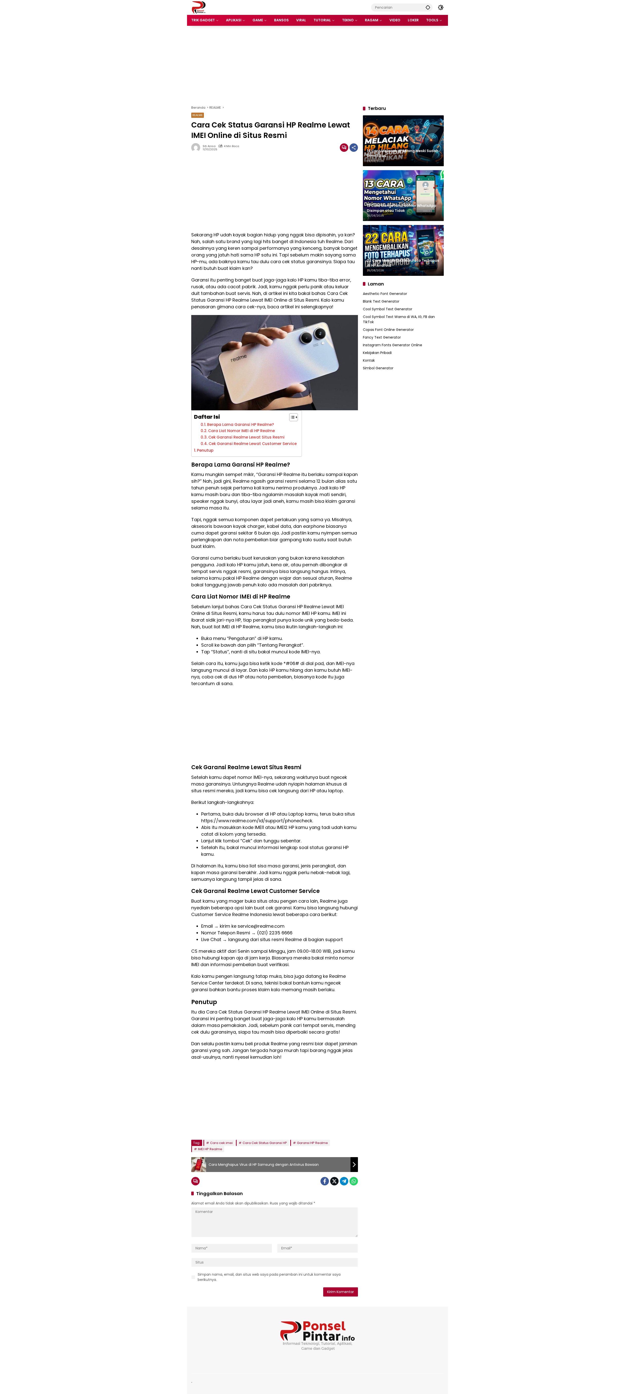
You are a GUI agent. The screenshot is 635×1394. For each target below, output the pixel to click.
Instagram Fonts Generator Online (392, 344)
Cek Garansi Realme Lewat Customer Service (253, 443)
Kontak (369, 360)
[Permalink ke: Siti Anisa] (197, 147)
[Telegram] (344, 1181)
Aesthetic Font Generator (385, 293)
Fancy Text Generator (382, 337)
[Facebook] (324, 1181)
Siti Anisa (209, 146)
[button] (428, 7)
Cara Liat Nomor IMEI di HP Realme (241, 430)
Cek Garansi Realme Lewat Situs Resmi (246, 437)
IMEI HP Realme (210, 1149)
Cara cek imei (221, 1143)
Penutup (205, 450)
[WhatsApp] (353, 1181)
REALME (197, 115)
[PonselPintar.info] (198, 7)
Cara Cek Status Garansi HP (265, 1143)
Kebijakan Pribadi (377, 352)
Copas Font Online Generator (388, 329)
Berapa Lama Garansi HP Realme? (240, 424)
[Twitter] (334, 1181)
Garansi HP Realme (312, 1143)
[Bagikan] (353, 147)
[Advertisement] (317, 65)
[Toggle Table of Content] (291, 417)
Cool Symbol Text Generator (387, 308)
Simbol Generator (378, 367)
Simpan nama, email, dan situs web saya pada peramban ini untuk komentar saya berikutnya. (269, 1277)
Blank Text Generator (381, 301)
